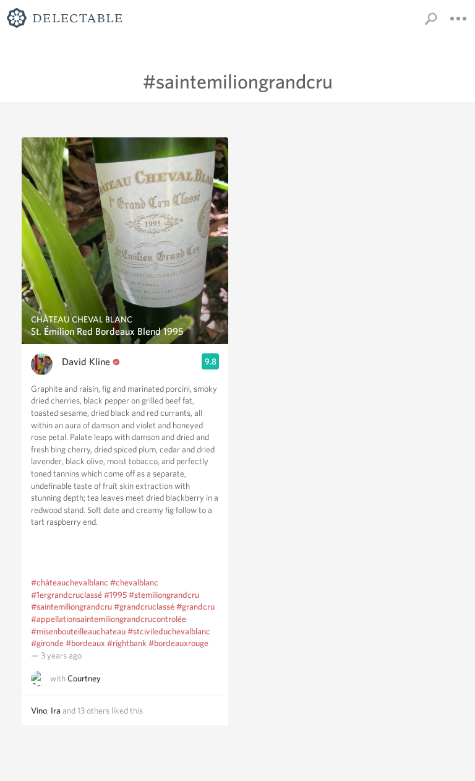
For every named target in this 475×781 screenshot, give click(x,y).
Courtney (84, 679)
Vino (39, 710)
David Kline (86, 362)
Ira (56, 710)
